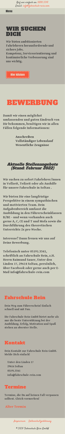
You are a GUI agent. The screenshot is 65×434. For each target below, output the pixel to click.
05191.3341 (43, 2)
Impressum (19, 421)
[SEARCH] (62, 11)
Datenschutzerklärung (40, 421)
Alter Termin (15, 407)
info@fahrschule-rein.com (36, 6)
